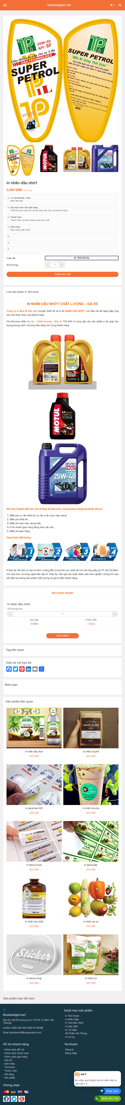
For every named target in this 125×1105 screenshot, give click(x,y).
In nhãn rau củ (90, 921)
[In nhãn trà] (90, 954)
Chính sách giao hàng (15, 1056)
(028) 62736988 (35, 1028)
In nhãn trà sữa (91, 808)
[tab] (21, 160)
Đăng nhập (71, 1053)
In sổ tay (70, 1037)
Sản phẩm (9, 1077)
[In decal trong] (34, 954)
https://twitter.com (14, 1099)
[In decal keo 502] (34, 784)
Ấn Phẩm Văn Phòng (76, 1033)
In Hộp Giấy (71, 1026)
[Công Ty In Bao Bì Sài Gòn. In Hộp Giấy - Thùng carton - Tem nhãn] (59, 5)
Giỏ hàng (9, 1074)
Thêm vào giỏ (62, 274)
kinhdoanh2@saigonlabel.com (25, 1032)
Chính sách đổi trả (14, 1049)
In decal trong (34, 978)
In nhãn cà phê (91, 751)
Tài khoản (9, 1067)
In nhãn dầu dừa (34, 751)
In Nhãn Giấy (72, 1019)
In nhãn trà (91, 978)
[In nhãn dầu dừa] (34, 728)
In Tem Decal (32, 292)
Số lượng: (12, 264)
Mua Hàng (62, 635)
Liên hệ (8, 1060)
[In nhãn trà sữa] (90, 784)
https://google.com (21, 1099)
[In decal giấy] (90, 841)
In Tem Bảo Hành (74, 1023)
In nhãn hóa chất (34, 921)
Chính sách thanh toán (16, 1053)
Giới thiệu (9, 1063)
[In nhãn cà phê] (90, 728)
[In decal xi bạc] (34, 841)
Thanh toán (10, 1070)
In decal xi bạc (34, 865)
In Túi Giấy (71, 1030)
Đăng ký (69, 1049)
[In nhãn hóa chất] (34, 898)
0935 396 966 (19, 1028)
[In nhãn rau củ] (90, 898)
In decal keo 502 (34, 808)
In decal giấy (90, 865)
